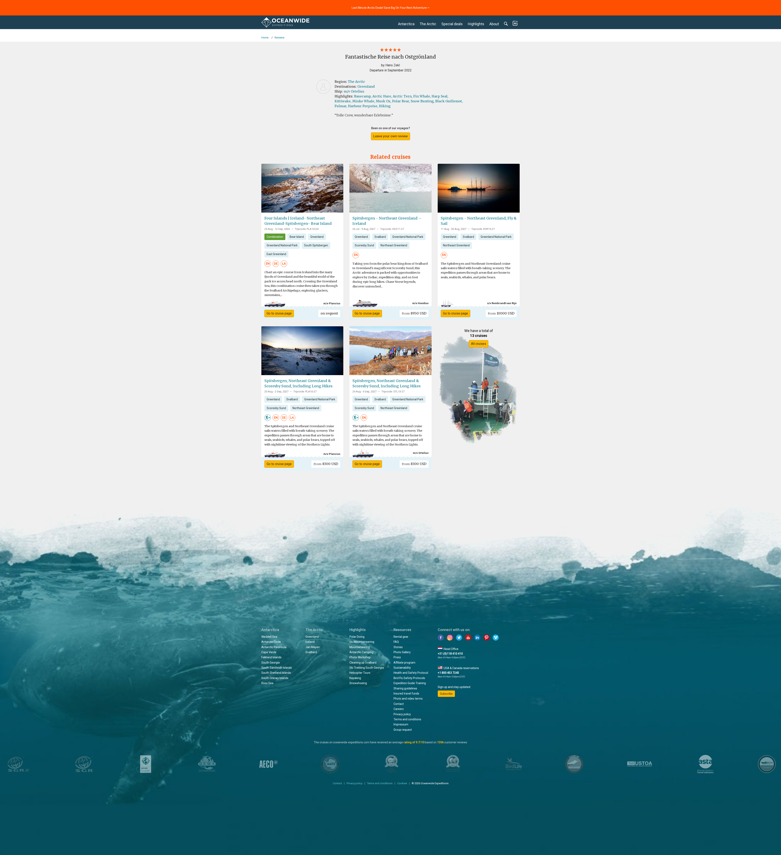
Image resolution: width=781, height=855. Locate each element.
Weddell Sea (269, 636)
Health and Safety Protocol (411, 672)
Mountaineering (359, 647)
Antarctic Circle (271, 641)
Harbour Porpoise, (363, 106)
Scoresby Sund (364, 245)
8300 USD (326, 464)
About (494, 24)
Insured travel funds (406, 693)
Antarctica (406, 24)
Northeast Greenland (394, 245)
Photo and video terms (408, 698)
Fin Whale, (422, 96)
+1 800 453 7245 (448, 672)
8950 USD (414, 313)
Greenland (366, 86)
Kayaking (355, 678)
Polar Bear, (401, 101)
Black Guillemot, (449, 101)
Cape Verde (268, 652)
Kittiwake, (343, 101)
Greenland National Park (282, 245)
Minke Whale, (363, 101)
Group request (403, 729)
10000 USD (501, 313)
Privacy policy (402, 714)
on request (329, 313)
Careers (399, 709)
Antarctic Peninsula (273, 647)
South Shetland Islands (276, 672)
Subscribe (446, 693)
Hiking (384, 106)
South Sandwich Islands (276, 667)
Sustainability (402, 667)
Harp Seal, (440, 96)
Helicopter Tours (359, 672)
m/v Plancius (331, 303)
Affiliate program (404, 662)
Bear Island (297, 236)
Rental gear (401, 636)
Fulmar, (341, 106)
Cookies (402, 783)
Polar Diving (356, 636)
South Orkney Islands (274, 678)
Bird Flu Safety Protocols (409, 678)
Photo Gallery (402, 652)
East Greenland (276, 254)
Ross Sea (267, 683)
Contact (399, 703)
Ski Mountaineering (361, 641)
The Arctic (428, 24)
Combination (275, 236)
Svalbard (380, 236)
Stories (398, 647)
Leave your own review (390, 136)
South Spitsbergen (316, 245)
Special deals (452, 24)
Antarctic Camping (361, 652)
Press (397, 657)
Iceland (310, 641)
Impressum (401, 724)
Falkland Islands (271, 657)
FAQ (396, 641)
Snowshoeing (358, 683)
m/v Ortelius (354, 91)
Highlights (476, 24)
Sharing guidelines (405, 688)
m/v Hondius (420, 303)
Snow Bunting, (422, 101)
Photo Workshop (360, 657)
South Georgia (270, 662)
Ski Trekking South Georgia (366, 667)
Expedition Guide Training (410, 683)
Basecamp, (363, 96)
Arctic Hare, (382, 96)
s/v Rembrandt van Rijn (502, 303)
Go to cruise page (279, 313)
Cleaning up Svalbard (362, 662)
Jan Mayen (312, 647)
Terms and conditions (407, 719)
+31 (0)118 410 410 (450, 653)
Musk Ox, (383, 101)
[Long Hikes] (267, 417)
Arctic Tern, (402, 96)
